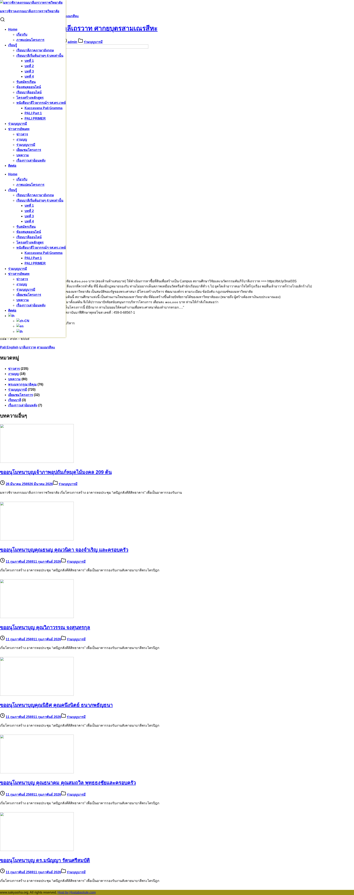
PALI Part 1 (33, 113)
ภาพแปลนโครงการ (30, 40)
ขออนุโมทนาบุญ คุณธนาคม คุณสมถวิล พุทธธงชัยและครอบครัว (68, 782)
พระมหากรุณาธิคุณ (22, 384)
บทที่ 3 (29, 71)
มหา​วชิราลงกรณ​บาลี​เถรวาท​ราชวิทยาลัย (29, 11)
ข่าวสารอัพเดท (19, 129)
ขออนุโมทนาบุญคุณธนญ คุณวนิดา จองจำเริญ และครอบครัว (64, 549)
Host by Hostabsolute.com (77, 892)
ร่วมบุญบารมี (17, 123)
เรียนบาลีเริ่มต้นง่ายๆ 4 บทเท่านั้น (39, 55)
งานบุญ (21, 139)
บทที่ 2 (29, 66)
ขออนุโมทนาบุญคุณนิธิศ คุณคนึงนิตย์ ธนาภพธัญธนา (56, 705)
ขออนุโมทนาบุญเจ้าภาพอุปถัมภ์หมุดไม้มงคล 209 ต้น (56, 472)
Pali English (9, 347)
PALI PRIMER (35, 118)
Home (12, 29)
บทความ (22, 155)
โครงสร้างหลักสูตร (30, 97)
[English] (20, 326)
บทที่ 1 (29, 60)
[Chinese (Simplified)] (22, 321)
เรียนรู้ (12, 45)
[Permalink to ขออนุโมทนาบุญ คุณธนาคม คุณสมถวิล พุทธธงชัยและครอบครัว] (37, 772)
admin (72, 42)
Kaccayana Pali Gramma (43, 108)
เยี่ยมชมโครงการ (28, 150)
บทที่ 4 (29, 76)
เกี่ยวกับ (21, 34)
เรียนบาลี (14, 400)
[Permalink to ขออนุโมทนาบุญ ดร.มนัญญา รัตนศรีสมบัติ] (37, 850)
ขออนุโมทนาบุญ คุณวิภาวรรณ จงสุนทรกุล (45, 627)
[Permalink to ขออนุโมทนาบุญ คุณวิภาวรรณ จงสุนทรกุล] (37, 617)
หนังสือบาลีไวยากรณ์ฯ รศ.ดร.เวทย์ (41, 102)
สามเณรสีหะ (46, 347)
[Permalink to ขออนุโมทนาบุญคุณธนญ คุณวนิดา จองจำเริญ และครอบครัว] (37, 539)
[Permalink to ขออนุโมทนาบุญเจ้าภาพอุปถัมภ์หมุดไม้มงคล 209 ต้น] (37, 461)
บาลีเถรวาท (27, 347)
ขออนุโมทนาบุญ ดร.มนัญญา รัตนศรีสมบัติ (45, 860)
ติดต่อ (12, 165)
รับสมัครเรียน (26, 82)
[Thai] (11, 316)
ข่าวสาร (22, 134)
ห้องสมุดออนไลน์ (28, 87)
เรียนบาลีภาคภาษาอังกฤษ (35, 50)
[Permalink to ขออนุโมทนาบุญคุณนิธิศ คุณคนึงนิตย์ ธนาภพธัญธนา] (37, 694)
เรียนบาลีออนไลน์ (29, 92)
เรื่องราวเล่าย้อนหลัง (30, 160)
